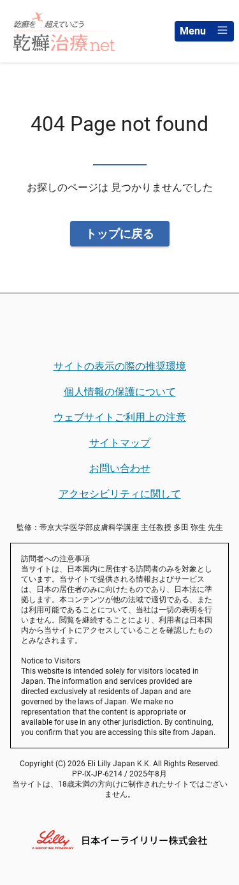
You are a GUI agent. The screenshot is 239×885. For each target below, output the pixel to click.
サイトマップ (119, 443)
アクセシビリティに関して (120, 494)
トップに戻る (119, 233)
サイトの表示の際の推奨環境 (120, 366)
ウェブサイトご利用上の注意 (120, 417)
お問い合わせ (119, 468)
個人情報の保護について (120, 392)
